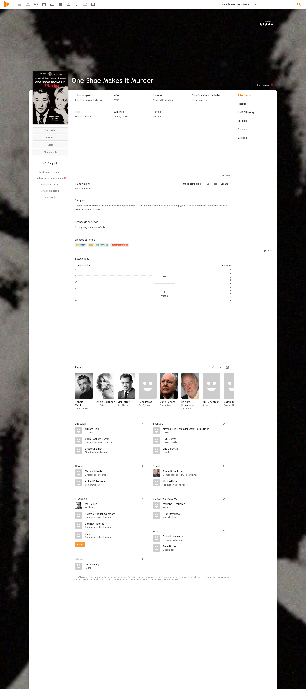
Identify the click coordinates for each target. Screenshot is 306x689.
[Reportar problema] (208, 184)
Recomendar (50, 197)
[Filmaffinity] (81, 247)
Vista (50, 144)
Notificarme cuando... (50, 172)
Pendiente (50, 130)
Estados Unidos (83, 116)
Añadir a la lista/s (50, 190)
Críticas (242, 137)
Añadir (101, 227)
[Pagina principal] (7, 6)
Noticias (243, 120)
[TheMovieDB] (102, 247)
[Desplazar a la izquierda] (213, 367)
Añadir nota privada (50, 184)
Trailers (242, 103)
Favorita (50, 137)
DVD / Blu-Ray (246, 112)
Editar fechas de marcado (51, 178)
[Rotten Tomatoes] (120, 247)
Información (245, 95)
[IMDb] (91, 247)
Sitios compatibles (193, 184)
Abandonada (50, 152)
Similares (243, 129)
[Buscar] (299, 4)
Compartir (52, 163)
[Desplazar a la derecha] (220, 367)
